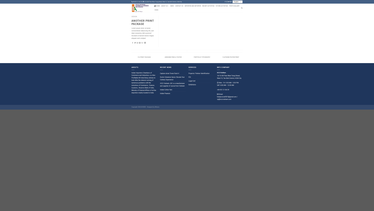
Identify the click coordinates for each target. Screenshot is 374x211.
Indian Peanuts (165, 93)
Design (134, 16)
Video (156, 10)
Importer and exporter (193, 6)
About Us (164, 6)
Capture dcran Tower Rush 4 (169, 73)
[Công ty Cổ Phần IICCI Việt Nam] (141, 8)
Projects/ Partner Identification (198, 73)
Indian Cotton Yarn (166, 90)
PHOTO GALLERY (234, 6)
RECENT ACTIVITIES (208, 6)
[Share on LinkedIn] (145, 43)
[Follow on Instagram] (227, 1)
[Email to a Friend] (137, 43)
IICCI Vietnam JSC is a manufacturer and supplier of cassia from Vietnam (172, 84)
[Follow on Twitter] (228, 1)
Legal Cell (191, 81)
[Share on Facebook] (132, 43)
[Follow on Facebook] (225, 1)
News (172, 6)
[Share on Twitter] (135, 43)
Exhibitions (192, 85)
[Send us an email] (230, 1)
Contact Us (179, 6)
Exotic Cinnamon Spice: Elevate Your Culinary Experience (172, 78)
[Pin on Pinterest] (140, 43)
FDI (189, 77)
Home (158, 6)
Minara (157, 107)
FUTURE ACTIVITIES (222, 6)
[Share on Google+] (142, 43)
